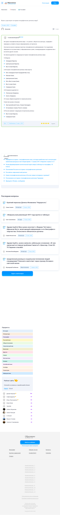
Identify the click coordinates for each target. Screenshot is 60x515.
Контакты (48, 449)
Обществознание (25, 267)
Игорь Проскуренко (12, 400)
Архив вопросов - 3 (30, 469)
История (20, 219)
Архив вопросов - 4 (30, 472)
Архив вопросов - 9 (30, 485)
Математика (6, 358)
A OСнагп (9, 415)
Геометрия (6, 370)
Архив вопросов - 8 (30, 481)
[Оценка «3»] (45, 124)
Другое (5, 352)
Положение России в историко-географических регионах (24, 169)
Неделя (6, 388)
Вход (55, 3)
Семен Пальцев (11, 412)
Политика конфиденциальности (30, 498)
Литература (18, 207)
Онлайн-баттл (32, 453)
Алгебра (5, 367)
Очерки (11, 456)
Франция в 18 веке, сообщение (15, 181)
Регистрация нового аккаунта (30, 445)
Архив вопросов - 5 (30, 475)
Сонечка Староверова (13, 422)
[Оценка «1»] (41, 124)
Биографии (12, 449)
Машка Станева (11, 419)
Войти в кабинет (30, 442)
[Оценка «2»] (43, 124)
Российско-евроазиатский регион (16, 172)
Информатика (7, 373)
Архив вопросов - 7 (30, 479)
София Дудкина (11, 396)
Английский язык (7, 364)
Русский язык (7, 340)
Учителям (48, 453)
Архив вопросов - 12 (30, 491)
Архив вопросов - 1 (30, 465)
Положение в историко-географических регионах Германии (24, 178)
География (13, 25)
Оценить (53, 123)
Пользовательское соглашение (30, 496)
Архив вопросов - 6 (30, 477)
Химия (5, 355)
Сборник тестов (33, 449)
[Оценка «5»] (48, 124)
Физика (5, 361)
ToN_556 (9, 406)
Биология (5, 349)
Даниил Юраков (11, 393)
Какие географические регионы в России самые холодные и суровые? (27, 175)
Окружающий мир (8, 346)
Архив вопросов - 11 (30, 489)
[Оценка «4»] (47, 124)
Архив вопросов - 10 (30, 487)
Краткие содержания (15, 453)
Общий (11, 388)
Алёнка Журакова (11, 409)
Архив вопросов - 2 (30, 467)
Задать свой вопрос (17, 273)
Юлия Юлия (10, 403)
